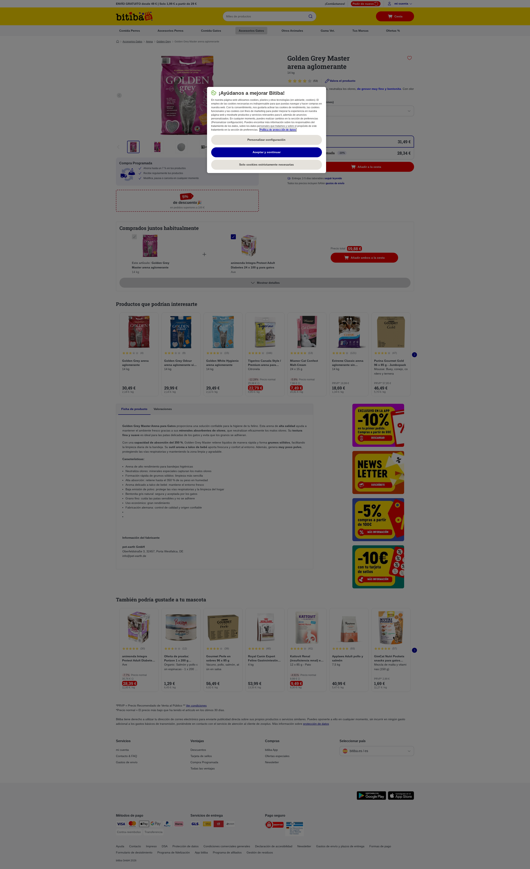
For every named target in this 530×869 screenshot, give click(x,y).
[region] (266, 130)
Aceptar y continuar (267, 152)
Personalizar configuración (266, 139)
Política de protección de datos (278, 129)
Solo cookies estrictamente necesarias (266, 164)
